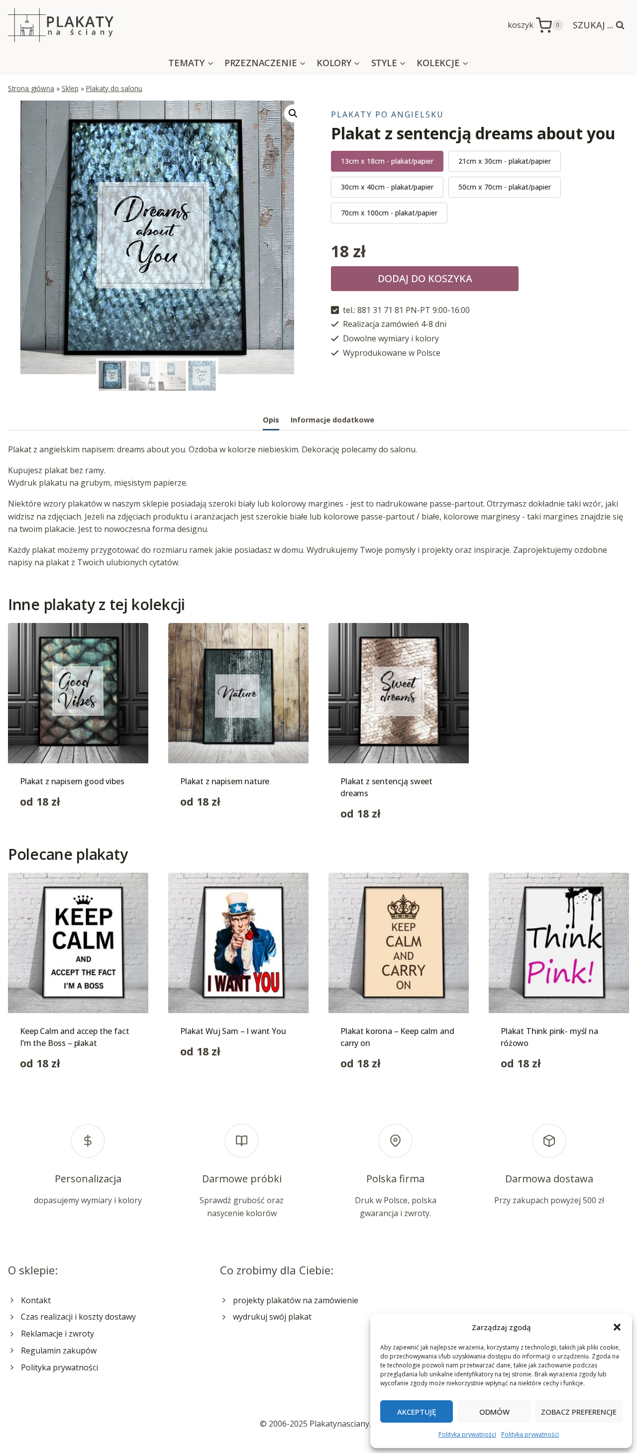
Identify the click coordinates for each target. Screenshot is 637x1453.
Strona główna (31, 88)
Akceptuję (416, 1412)
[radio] (387, 161)
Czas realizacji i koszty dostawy (78, 1316)
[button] (617, 1327)
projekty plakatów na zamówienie (295, 1300)
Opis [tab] (271, 419)
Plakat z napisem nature (224, 781)
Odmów (494, 1412)
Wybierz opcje (46, 833)
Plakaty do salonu (114, 88)
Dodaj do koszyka (425, 278)
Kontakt (36, 1300)
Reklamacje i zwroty (57, 1333)
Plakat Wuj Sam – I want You (233, 1031)
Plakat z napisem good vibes (72, 781)
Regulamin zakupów (59, 1350)
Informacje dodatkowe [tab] (332, 419)
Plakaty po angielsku (387, 114)
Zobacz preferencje (579, 1412)
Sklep (70, 88)
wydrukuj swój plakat (272, 1316)
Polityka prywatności (467, 1434)
